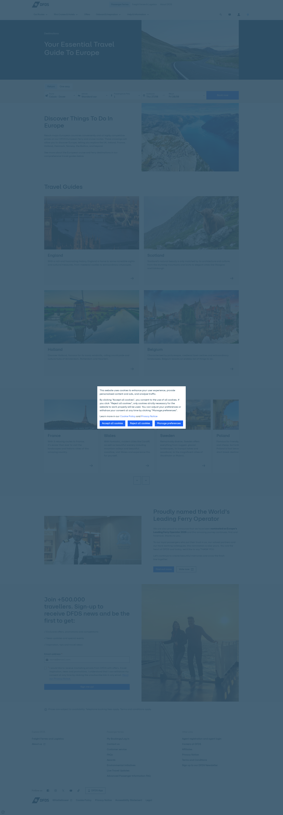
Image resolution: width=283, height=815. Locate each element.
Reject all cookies (140, 423)
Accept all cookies (112, 423)
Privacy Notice (149, 416)
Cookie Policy (127, 416)
